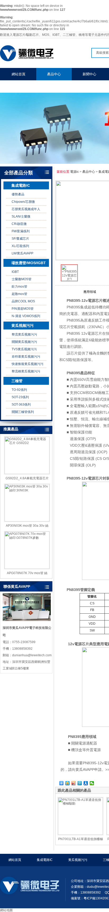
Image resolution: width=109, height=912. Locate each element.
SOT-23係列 (20, 397)
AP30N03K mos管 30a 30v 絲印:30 (27, 526)
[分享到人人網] (86, 783)
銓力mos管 (19, 286)
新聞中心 (89, 74)
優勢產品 (18, 194)
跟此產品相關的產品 (74, 790)
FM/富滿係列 (21, 231)
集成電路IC (20, 185)
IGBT (15, 272)
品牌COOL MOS (23, 301)
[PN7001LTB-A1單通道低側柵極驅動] (80, 816)
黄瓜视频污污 (22, 325)
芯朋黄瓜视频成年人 (26, 209)
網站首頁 (18, 74)
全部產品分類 (18, 172)
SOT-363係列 (21, 404)
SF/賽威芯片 (20, 238)
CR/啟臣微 (19, 224)
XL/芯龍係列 (20, 246)
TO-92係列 (19, 390)
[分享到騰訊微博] (80, 783)
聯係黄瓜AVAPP (23, 86)
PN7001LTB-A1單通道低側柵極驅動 (80, 839)
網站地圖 (6, 910)
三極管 (16, 381)
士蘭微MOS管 (21, 279)
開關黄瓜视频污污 (24, 342)
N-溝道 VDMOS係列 (26, 316)
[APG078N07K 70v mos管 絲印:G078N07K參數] (27, 550)
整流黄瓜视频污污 (24, 334)
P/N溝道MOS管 (23, 308)
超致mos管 (19, 294)
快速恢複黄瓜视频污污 (27, 364)
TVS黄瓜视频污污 (24, 349)
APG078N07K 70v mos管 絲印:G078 (27, 573)
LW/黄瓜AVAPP (22, 253)
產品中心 (54, 74)
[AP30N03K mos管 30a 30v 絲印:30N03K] (27, 503)
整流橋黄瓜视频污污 (26, 371)
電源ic (74, 172)
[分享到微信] (92, 783)
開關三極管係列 (23, 412)
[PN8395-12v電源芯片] (69, 280)
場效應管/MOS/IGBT (28, 263)
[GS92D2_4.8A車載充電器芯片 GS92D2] (27, 455)
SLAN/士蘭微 (21, 216)
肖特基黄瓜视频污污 (26, 356)
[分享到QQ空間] (67, 783)
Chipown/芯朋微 (23, 202)
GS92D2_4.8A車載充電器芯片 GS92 (27, 478)
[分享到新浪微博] (73, 783)
